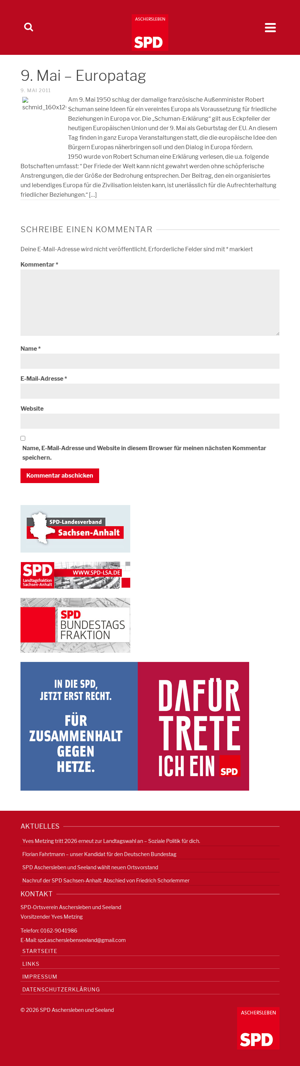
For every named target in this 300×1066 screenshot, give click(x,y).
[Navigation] (270, 27)
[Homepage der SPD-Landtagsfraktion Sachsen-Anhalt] (75, 574)
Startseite (39, 951)
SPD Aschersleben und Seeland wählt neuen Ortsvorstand (90, 867)
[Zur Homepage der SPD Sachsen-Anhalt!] (75, 528)
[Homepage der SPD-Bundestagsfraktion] (75, 624)
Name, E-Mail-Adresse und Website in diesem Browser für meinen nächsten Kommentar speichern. (144, 453)
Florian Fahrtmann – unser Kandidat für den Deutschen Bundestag (99, 854)
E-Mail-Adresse (43, 378)
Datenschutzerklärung (61, 989)
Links (31, 964)
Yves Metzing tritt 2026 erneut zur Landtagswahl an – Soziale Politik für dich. (111, 841)
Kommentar (39, 264)
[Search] (28, 27)
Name (30, 348)
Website (32, 408)
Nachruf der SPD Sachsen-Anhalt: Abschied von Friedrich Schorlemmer (106, 880)
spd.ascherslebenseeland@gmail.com (82, 940)
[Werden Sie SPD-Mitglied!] (134, 725)
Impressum (39, 976)
